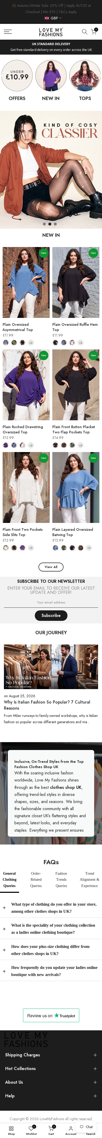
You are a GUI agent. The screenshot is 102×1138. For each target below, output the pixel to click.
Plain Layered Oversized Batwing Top (72, 532)
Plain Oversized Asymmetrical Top (18, 327)
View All (51, 567)
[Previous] (5, 76)
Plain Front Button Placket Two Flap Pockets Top (73, 429)
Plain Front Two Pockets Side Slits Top (23, 532)
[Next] (97, 76)
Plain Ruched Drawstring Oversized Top (23, 429)
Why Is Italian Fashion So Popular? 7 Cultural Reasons (47, 705)
